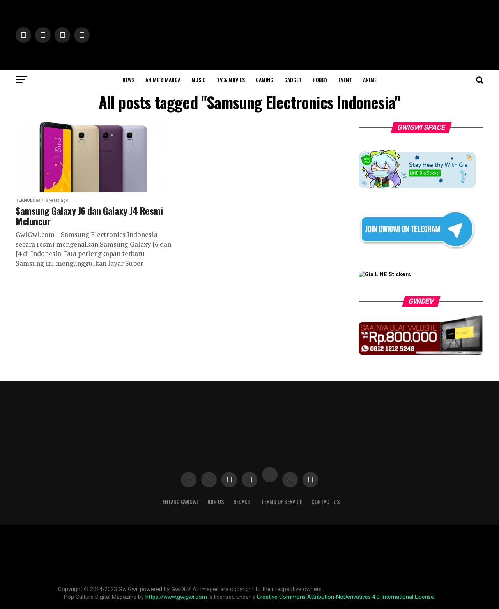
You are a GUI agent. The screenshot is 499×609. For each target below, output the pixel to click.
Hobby (320, 80)
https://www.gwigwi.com (176, 597)
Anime (370, 80)
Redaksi (243, 502)
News (128, 80)
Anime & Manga (162, 80)
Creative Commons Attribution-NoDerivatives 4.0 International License (345, 597)
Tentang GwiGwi (178, 502)
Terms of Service (281, 502)
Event (345, 80)
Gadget (293, 80)
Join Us (215, 502)
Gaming (264, 80)
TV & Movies (231, 80)
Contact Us (325, 502)
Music (198, 80)
